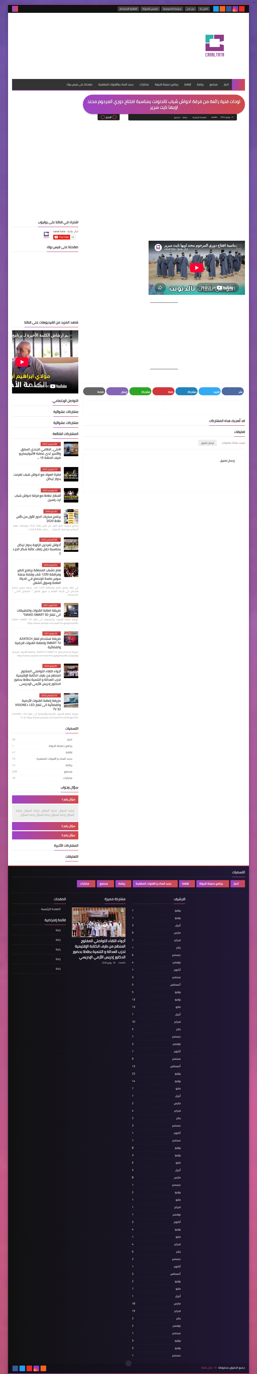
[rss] (222, 9)
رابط (58, 930)
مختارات (144, 84)
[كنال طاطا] (216, 46)
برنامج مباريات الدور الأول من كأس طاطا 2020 (38, 519)
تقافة (42, 752)
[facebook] (229, 9)
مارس (156, 932)
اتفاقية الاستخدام (128, 8)
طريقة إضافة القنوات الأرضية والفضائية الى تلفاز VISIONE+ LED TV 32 (38, 705)
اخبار (226, 84)
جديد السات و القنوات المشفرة (42, 758)
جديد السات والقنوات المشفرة (116, 84)
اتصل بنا (204, 8)
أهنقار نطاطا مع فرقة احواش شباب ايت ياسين (37, 497)
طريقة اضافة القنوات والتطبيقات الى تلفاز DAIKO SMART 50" (39, 612)
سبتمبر (156, 977)
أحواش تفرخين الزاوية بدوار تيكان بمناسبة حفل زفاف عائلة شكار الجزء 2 (37, 549)
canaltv (121, 963)
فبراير (156, 940)
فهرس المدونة (150, 8)
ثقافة (187, 84)
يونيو (156, 917)
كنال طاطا (207, 1368)
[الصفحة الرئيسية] (238, 84)
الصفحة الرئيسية (199, 117)
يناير (156, 947)
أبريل (156, 925)
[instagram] (235, 9)
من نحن (190, 8)
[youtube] (242, 9)
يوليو (156, 910)
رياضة (200, 84)
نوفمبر (156, 962)
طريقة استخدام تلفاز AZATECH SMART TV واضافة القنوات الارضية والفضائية (38, 643)
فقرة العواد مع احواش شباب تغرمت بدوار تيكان (37, 476)
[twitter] (216, 9)
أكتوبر (156, 969)
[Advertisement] (84, 26)
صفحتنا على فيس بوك (79, 84)
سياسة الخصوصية (172, 8)
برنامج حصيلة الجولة (166, 84)
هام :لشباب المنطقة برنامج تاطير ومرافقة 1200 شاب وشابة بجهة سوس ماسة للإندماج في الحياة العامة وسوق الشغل (39, 576)
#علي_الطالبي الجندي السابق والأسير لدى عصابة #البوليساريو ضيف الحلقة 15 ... (40, 453)
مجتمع (214, 84)
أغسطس (156, 984)
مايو (156, 1006)
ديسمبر (156, 954)
